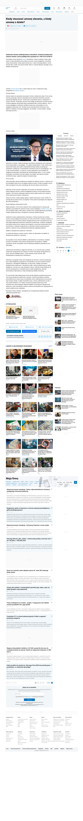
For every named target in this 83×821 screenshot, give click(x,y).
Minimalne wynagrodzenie (58, 735)
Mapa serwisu (69, 748)
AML (54, 726)
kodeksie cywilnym (19, 90)
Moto (52, 11)
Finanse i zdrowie (45, 726)
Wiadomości (67, 719)
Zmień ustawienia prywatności (29, 748)
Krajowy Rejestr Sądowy (62, 220)
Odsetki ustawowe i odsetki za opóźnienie (66, 224)
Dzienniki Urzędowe (33, 736)
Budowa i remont (68, 723)
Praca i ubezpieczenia (22, 15)
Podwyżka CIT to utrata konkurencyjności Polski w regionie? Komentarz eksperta (65, 163)
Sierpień (68, 247)
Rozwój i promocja (9, 738)
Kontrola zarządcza (61, 218)
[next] (52, 683)
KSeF (72, 11)
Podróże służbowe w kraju (62, 233)
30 (73, 250)
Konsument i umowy (33, 722)
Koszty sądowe (60, 216)
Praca (31, 725)
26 (63, 250)
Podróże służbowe (56, 738)
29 (71, 250)
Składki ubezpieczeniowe (58, 736)
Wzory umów (67, 738)
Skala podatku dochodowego (58, 741)
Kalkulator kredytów (61, 197)
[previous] (35, 683)
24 (57, 250)
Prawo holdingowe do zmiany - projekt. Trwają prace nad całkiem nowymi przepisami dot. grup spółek (64, 159)
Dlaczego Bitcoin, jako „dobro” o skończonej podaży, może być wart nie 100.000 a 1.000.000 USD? (65, 149)
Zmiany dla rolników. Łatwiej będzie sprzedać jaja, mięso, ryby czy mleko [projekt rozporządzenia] (65, 156)
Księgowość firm (9, 717)
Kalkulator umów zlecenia (62, 192)
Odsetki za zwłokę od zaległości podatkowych (63, 227)
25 (60, 250)
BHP (19, 725)
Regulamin (40, 748)
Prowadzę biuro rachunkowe (58, 720)
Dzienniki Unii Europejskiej (35, 738)
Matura (19, 741)
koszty (24, 59)
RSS (51, 748)
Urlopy (19, 723)
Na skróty (67, 731)
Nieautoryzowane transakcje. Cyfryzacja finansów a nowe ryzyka (64, 146)
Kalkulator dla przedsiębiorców (63, 188)
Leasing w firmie (38, 481)
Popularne (60, 135)
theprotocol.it (67, 741)
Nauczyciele (20, 736)
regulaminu (29, 696)
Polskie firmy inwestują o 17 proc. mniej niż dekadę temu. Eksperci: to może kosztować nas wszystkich (65, 177)
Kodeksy (31, 741)
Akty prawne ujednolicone (34, 739)
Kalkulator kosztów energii (62, 195)
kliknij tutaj (36, 705)
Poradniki (14, 484)
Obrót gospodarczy (9, 722)
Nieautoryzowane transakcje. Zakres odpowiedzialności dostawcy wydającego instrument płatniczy (65, 139)
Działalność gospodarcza (62, 212)
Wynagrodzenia (21, 720)
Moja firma (15, 15)
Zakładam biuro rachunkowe (58, 719)
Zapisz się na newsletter (47, 327)
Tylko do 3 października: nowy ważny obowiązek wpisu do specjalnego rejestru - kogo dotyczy (65, 173)
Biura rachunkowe (57, 717)
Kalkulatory (61, 183)
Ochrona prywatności (15, 748)
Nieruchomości (59, 11)
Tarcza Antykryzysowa (22, 484)
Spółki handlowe (60, 214)
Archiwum (67, 735)
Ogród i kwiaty (68, 725)
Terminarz (61, 247)
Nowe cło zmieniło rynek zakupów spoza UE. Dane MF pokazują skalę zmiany (65, 153)
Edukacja (67, 11)
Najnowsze (66, 135)
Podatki (35, 483)
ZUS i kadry (8, 723)
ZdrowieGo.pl (67, 733)
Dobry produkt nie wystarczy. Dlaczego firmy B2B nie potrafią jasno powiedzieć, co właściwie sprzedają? (65, 170)
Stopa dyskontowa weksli (62, 239)
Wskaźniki (61, 223)
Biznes (23, 11)
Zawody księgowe (9, 725)
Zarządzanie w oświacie (22, 739)
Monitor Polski (32, 735)
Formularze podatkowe (69, 739)
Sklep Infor (32, 726)
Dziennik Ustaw (33, 733)
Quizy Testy (59, 240)
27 (65, 250)
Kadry (18, 11)
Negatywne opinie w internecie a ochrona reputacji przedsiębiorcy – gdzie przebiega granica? (65, 142)
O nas (7, 748)
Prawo (38, 11)
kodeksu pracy (45, 208)
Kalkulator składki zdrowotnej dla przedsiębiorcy (64, 185)
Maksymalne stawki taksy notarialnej (64, 237)
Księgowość (12, 11)
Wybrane (72, 135)
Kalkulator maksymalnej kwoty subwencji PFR (65, 204)
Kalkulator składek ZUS (62, 199)
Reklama (62, 748)
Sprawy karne (32, 720)
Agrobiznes (41, 483)
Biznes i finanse (45, 719)
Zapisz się (29, 699)
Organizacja (8, 733)
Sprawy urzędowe (33, 723)
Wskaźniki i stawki (57, 731)
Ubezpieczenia (20, 722)
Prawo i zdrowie (33, 727)
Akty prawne (32, 731)
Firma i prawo (59, 294)
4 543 (48, 682)
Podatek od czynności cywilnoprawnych (65, 235)
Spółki (22, 481)
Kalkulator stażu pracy (46, 739)
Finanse (31, 481)
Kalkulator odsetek (45, 738)
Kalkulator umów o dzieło (62, 194)
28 (68, 250)
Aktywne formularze (64, 211)
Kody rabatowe (68, 736)
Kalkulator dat (59, 208)
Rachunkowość (9, 720)
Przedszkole (20, 733)
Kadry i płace (8, 739)
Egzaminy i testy (21, 738)
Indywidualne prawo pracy (23, 719)
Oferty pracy (67, 742)
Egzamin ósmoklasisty (22, 742)
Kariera (46, 748)
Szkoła (19, 735)
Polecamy (57, 387)
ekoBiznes (8, 484)
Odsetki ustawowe (56, 739)
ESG (30, 484)
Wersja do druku (14, 327)
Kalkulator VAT (60, 201)
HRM (19, 726)
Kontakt (56, 748)
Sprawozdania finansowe (58, 725)
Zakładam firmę (16, 481)
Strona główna (8, 15)
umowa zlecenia (15, 88)
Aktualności (8, 481)
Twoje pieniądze (45, 11)
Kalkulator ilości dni (61, 206)
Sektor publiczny (30, 11)
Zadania (7, 736)
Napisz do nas (30, 327)
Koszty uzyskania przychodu (63, 231)
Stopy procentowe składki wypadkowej (65, 229)
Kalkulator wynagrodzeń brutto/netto (64, 190)
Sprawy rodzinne (33, 719)
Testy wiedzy (20, 743)
